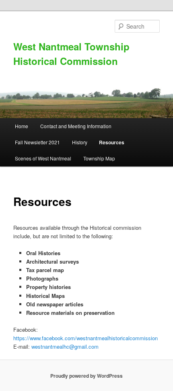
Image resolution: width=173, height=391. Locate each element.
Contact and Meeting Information (75, 126)
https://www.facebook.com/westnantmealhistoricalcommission (85, 338)
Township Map (99, 158)
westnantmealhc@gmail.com (65, 346)
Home (21, 126)
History (79, 142)
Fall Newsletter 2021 (37, 142)
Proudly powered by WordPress (86, 375)
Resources (111, 142)
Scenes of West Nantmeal (43, 158)
